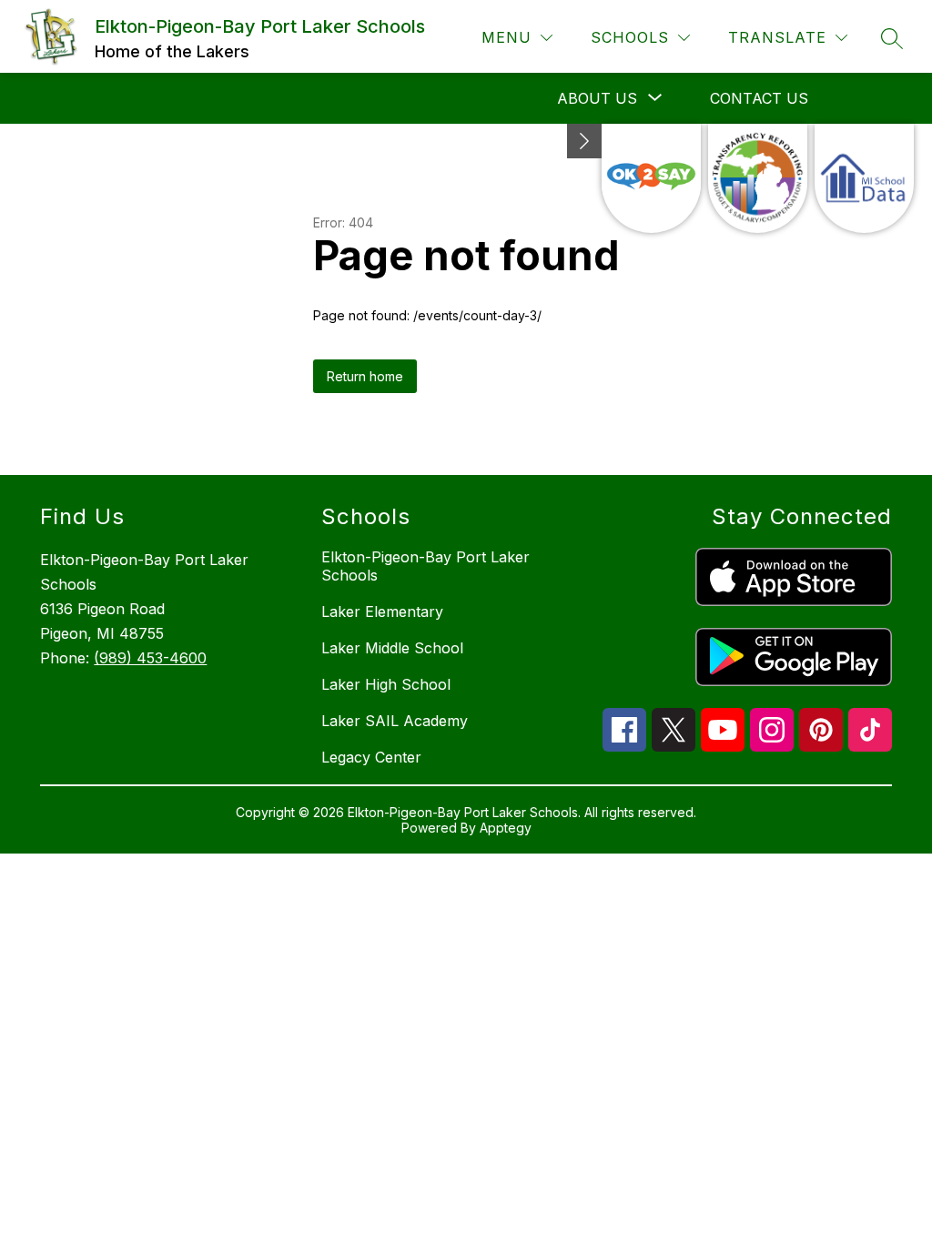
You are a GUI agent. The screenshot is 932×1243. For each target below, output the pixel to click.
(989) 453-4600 (150, 658)
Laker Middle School (392, 648)
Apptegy (506, 827)
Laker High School (386, 684)
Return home (365, 376)
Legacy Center (371, 757)
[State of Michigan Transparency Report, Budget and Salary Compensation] (757, 178)
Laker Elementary (382, 611)
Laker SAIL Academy (394, 721)
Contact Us (759, 98)
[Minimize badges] (584, 141)
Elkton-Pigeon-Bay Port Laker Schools (425, 566)
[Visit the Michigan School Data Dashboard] (864, 178)
